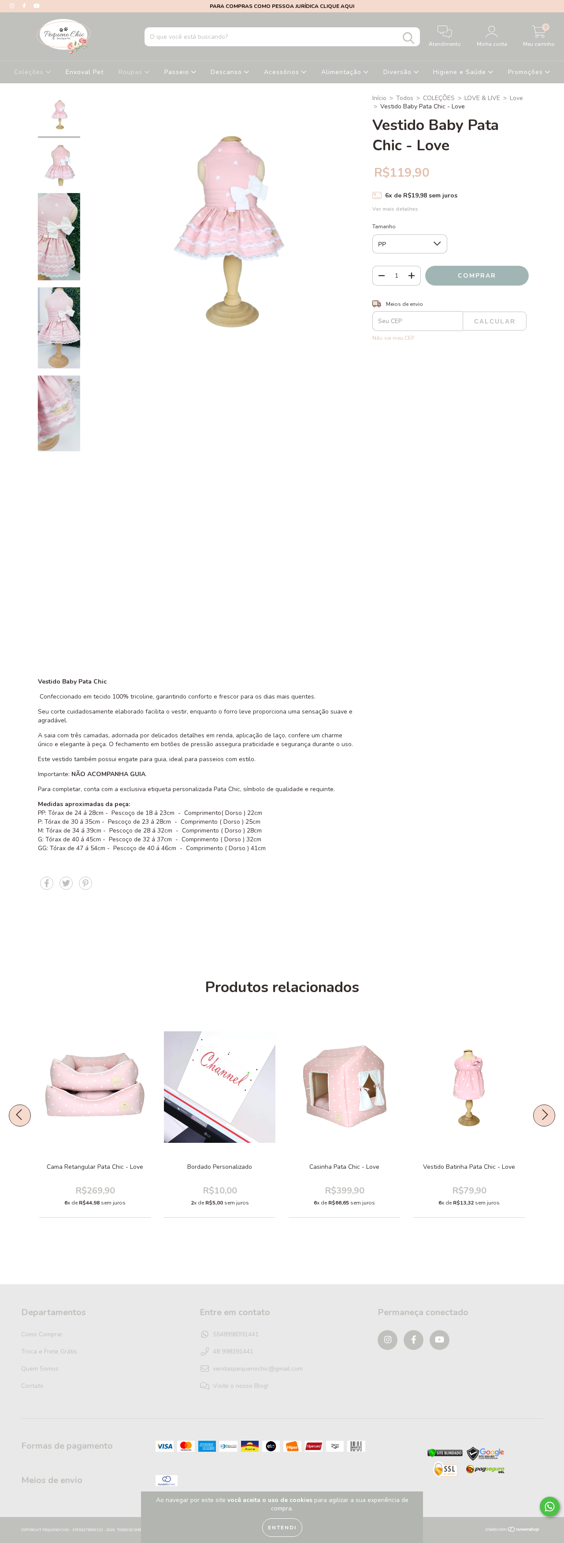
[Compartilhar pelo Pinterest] (85, 887)
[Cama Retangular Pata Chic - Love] (125, 1106)
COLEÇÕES (439, 98)
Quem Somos (40, 1369)
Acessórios (282, 72)
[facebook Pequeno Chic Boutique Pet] (25, 6)
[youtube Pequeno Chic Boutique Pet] (36, 6)
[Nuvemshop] (512, 1530)
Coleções (30, 72)
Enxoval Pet (85, 72)
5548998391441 (236, 1334)
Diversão (398, 72)
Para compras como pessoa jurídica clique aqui (282, 6)
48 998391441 (233, 1351)
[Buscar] (408, 38)
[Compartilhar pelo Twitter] (66, 887)
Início (379, 98)
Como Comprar (42, 1334)
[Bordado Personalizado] (250, 1106)
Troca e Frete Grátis (49, 1351)
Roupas (132, 72)
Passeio (177, 72)
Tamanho (384, 226)
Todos (404, 98)
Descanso (227, 72)
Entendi (282, 1527)
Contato (32, 1386)
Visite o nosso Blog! (240, 1386)
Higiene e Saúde (460, 72)
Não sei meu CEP (393, 338)
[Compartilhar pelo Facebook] (47, 887)
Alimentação (342, 72)
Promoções (526, 72)
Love (516, 98)
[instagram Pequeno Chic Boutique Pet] (13, 6)
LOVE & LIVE (482, 98)
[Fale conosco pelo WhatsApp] (550, 1507)
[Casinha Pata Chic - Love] (374, 1106)
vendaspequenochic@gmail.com (258, 1369)
